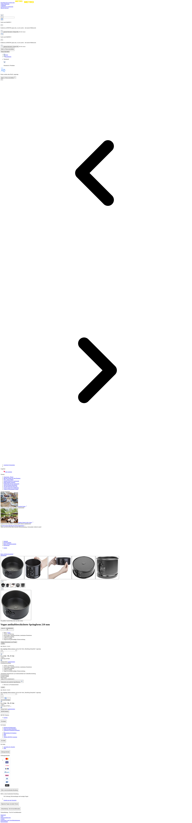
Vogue (8, 632)
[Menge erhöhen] (16, 650)
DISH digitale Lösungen (9, 482)
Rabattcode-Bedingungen (10, 727)
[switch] (5, 52)
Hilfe (5, 734)
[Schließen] (2, 79)
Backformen (6, 545)
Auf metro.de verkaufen (9, 747)
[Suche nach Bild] (2, 19)
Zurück (5, 547)
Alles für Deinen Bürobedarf (10, 485)
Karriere (6, 717)
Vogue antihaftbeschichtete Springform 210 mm (25, 624)
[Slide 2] (2, 580)
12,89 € (2, 643)
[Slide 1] (1, 580)
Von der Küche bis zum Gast (10, 486)
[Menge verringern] (1, 650)
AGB (2, 816)
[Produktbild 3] (12, 585)
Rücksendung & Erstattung (10, 733)
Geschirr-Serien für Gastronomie (11, 481)
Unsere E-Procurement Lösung (11, 489)
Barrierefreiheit (4, 821)
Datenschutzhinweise (6, 817)
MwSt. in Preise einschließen (7, 77)
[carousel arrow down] (2, 589)
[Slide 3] (3, 580)
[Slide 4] (4, 580)
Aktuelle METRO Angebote (10, 737)
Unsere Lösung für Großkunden (11, 487)
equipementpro (11, 661)
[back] (2, 15)
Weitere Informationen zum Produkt (9, 642)
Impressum (3, 815)
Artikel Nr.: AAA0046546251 (7, 628)
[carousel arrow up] (2, 582)
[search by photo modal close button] (2, 25)
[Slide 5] (6, 580)
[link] (97, 62)
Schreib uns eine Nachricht (10, 800)
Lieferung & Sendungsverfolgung (12, 730)
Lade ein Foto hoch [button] (8, 31)
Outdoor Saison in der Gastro (25, 522)
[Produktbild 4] (17, 585)
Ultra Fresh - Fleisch (8, 477)
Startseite (6, 541)
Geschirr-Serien (21, 506)
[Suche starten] (2, 34)
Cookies (2, 819)
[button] (96, 551)
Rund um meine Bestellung (10, 729)
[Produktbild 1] (3, 585)
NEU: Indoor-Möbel (8, 479)
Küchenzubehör (7, 542)
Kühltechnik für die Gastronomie (11, 483)
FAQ (5, 735)
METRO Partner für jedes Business (12, 478)
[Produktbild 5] (22, 585)
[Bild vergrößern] (16, 605)
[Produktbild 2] (8, 585)
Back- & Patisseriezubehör (10, 544)
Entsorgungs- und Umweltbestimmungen (10, 820)
